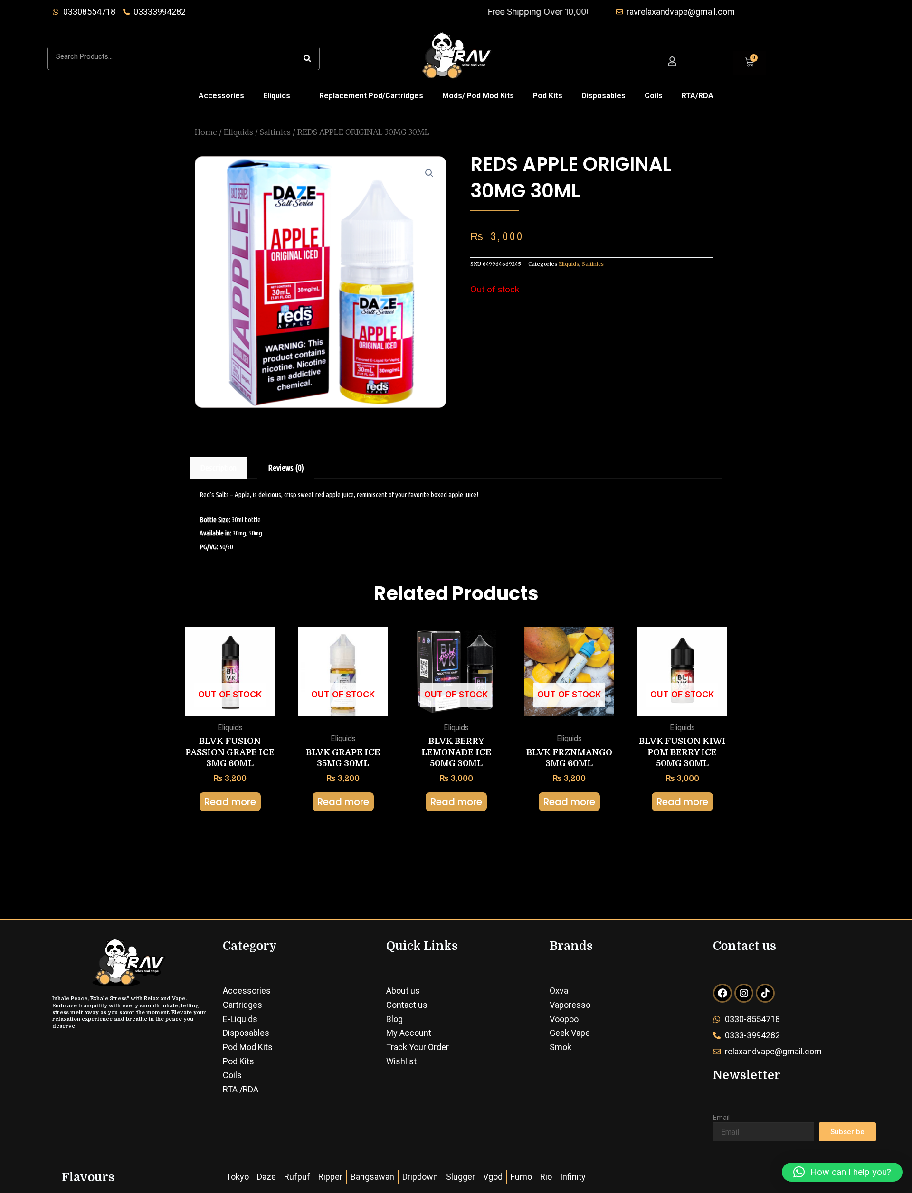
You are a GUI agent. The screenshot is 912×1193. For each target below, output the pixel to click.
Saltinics (275, 132)
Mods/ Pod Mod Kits (478, 95)
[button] (282, 96)
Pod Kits (547, 95)
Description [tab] (218, 467)
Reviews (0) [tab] (286, 467)
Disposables (603, 95)
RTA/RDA (697, 95)
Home (206, 132)
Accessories (221, 95)
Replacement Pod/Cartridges (371, 95)
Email (721, 1117)
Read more (230, 801)
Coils (654, 95)
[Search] (307, 58)
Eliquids (276, 95)
